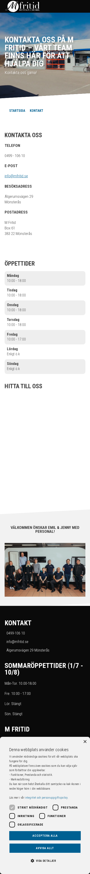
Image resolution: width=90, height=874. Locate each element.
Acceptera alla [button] (45, 835)
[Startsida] (40, 6)
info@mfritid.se (16, 176)
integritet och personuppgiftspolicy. (46, 797)
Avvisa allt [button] (45, 848)
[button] (45, 860)
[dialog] (45, 805)
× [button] (85, 742)
